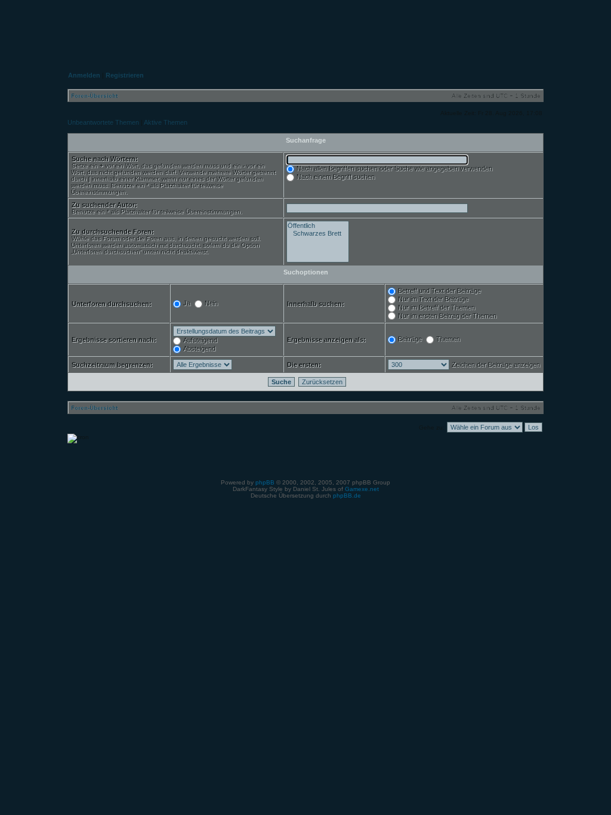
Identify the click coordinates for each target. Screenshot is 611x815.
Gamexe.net (362, 489)
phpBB (264, 482)
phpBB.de (347, 495)
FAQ (465, 27)
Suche (521, 27)
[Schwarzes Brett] (318, 233)
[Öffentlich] (318, 226)
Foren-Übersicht (94, 95)
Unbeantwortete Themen (103, 122)
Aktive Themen (165, 122)
